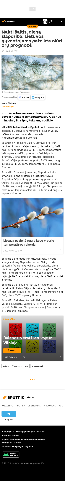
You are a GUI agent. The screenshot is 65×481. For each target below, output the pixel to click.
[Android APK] (10, 455)
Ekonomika (34, 405)
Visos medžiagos (8, 107)
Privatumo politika (10, 435)
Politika (20, 405)
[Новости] (24, 97)
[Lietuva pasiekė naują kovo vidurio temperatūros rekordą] (32, 217)
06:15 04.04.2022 (10, 51)
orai (26, 366)
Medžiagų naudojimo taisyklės (30, 431)
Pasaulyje (7, 405)
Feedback (6, 446)
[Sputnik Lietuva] (9, 22)
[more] (60, 250)
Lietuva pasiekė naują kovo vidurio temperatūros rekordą (28, 242)
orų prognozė (37, 366)
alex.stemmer (26, 92)
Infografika (9, 319)
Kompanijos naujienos (22, 446)
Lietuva (6, 366)
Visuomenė (16, 366)
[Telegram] (38, 97)
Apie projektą (8, 431)
